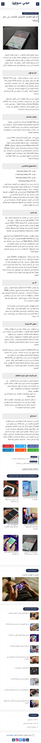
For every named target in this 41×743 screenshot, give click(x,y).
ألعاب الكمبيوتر (32, 720)
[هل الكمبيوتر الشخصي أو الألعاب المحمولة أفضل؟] (30, 516)
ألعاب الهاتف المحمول (30, 13)
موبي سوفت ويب (11, 735)
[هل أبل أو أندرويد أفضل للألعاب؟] (30, 488)
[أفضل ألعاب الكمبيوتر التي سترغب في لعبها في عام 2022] (10, 488)
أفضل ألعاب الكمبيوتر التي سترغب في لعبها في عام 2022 (11, 500)
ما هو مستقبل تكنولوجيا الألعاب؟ (19, 646)
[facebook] (24, 739)
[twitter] (20, 739)
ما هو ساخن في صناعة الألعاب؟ (19, 679)
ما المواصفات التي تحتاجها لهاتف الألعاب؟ (16, 690)
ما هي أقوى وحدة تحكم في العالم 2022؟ (17, 624)
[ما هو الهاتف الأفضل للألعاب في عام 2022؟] (30, 543)
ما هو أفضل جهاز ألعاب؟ (21, 668)
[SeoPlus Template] (33, 735)
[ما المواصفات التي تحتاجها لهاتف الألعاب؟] (10, 516)
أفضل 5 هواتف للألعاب (30, 575)
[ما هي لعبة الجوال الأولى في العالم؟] (10, 543)
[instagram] (17, 739)
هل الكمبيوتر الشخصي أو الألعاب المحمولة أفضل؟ (31, 527)
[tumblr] (13, 739)
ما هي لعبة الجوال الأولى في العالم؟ (19, 635)
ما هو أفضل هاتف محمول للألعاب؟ (18, 613)
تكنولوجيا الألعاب (31, 727)
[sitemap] (27, 739)
